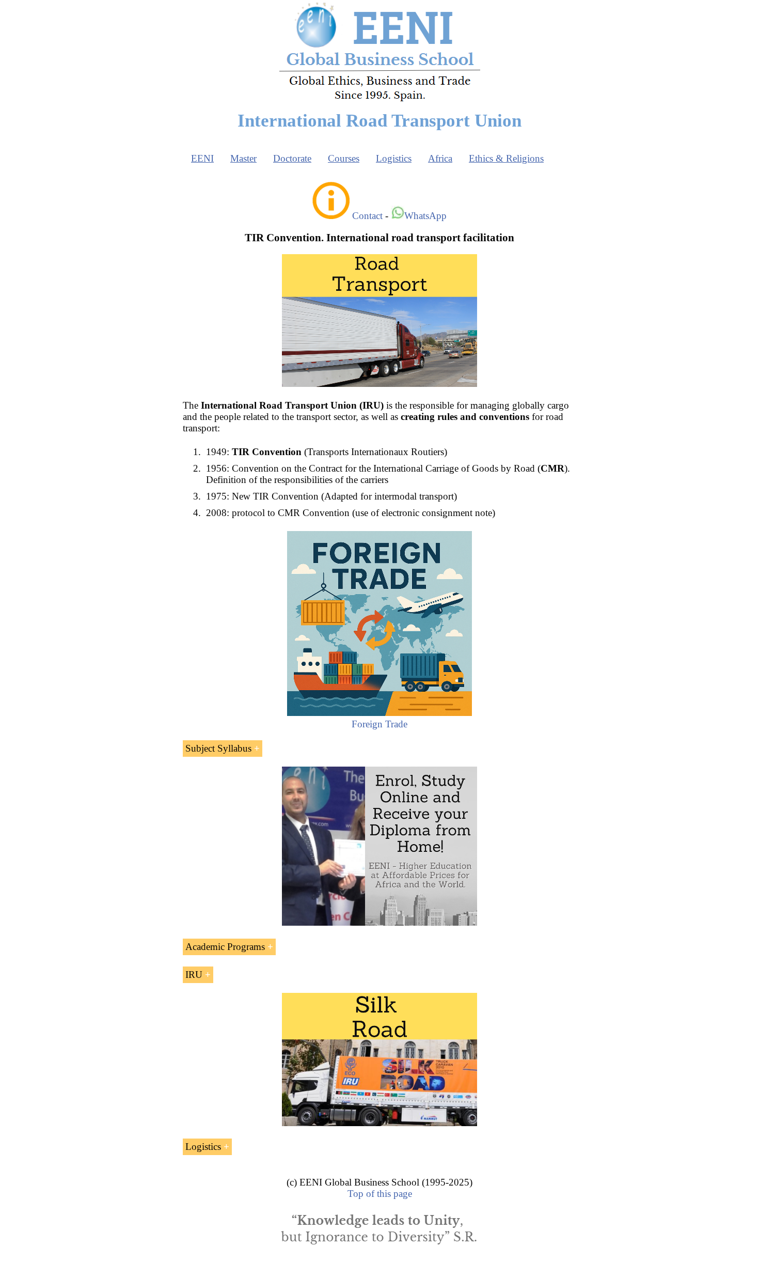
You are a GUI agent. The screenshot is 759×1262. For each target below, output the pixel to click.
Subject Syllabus (218, 748)
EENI (202, 158)
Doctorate (292, 158)
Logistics (394, 158)
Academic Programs (225, 946)
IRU (193, 974)
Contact (367, 215)
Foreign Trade (379, 724)
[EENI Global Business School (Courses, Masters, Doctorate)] (379, 100)
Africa (440, 158)
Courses (343, 158)
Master (243, 158)
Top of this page (379, 1193)
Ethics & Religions (506, 158)
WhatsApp (425, 215)
